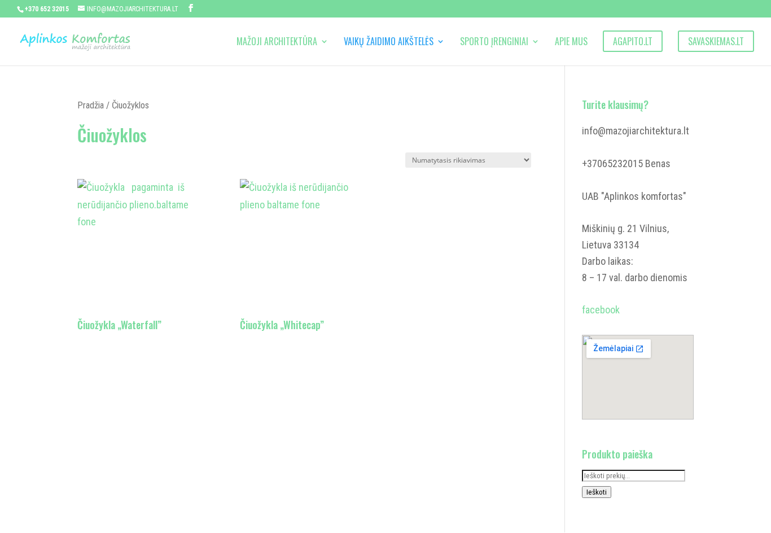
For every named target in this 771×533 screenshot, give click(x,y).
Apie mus (571, 42)
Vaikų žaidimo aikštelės (388, 42)
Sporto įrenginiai (494, 42)
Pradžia (90, 105)
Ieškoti (596, 492)
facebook (601, 310)
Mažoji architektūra (276, 42)
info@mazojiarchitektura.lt (635, 131)
